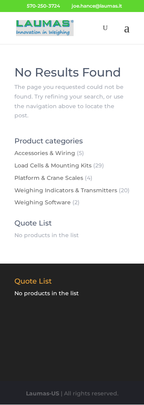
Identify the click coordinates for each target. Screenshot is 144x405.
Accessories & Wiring (44, 153)
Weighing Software (42, 202)
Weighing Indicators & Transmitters (65, 190)
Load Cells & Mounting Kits (53, 165)
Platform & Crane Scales (48, 177)
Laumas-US (42, 393)
